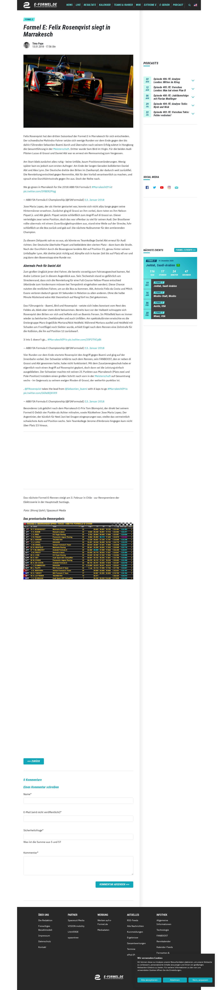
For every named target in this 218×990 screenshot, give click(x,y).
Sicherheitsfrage (33, 830)
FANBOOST (162, 935)
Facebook (147, 187)
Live (78, 4)
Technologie (163, 929)
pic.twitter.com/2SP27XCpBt (84, 339)
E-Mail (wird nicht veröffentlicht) (42, 812)
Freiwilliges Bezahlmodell (45, 928)
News (69, 4)
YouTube (161, 187)
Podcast (178, 4)
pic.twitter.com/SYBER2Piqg (39, 191)
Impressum (44, 935)
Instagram (169, 187)
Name (29, 794)
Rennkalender (164, 941)
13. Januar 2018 (94, 199)
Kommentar (30, 852)
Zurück (35, 761)
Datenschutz (44, 941)
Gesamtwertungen (136, 943)
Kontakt (42, 947)
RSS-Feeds (132, 920)
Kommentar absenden (112, 884)
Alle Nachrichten (135, 926)
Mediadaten (103, 929)
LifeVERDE (73, 931)
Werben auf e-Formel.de (105, 922)
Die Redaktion (45, 920)
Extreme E (150, 4)
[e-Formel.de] (40, 5)
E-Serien (165, 4)
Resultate (90, 4)
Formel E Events (184, 250)
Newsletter (176, 187)
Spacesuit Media (76, 920)
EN (195, 5)
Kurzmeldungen (135, 931)
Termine (131, 949)
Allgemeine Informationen (164, 922)
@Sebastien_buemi (76, 388)
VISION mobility (76, 926)
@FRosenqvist (33, 388)
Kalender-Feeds (165, 947)
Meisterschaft (61, 148)
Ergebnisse (132, 937)
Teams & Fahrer (123, 4)
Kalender (105, 4)
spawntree (73, 937)
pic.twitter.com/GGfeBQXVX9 (40, 393)
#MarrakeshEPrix (102, 187)
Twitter (154, 187)
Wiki (138, 4)
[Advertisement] (78, 460)
